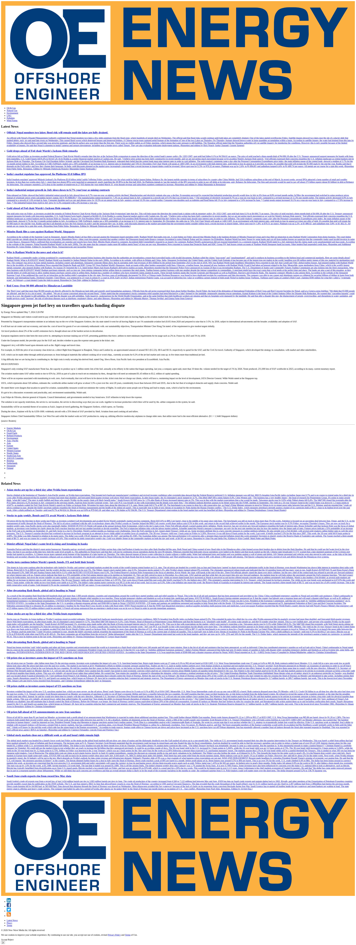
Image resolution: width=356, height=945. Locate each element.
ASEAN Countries (15, 458)
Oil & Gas (11, 108)
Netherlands (12, 463)
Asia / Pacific (12, 440)
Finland (10, 468)
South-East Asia (14, 455)
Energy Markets (14, 428)
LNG (9, 115)
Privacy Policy (114, 935)
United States (12, 448)
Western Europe (14, 450)
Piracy (9, 923)
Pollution (11, 118)
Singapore (11, 466)
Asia (9, 443)
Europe (10, 445)
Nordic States (12, 453)
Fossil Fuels (12, 433)
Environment (12, 113)
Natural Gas (12, 110)
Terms (9, 925)
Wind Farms (12, 120)
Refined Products (14, 435)
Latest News (12, 920)
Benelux (10, 460)
